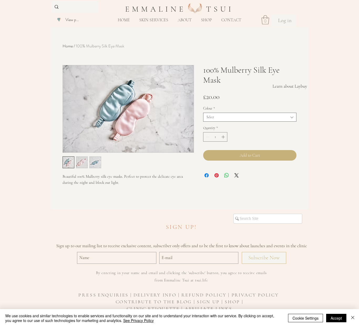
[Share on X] (236, 175)
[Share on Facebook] (206, 175)
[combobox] (249, 117)
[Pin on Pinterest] (216, 175)
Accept (336, 318)
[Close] (353, 318)
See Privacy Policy (138, 320)
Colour (209, 108)
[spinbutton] (215, 136)
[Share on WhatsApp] (226, 175)
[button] (154, 20)
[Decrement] (207, 136)
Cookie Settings (306, 318)
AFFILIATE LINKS (208, 308)
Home (68, 46)
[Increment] (223, 136)
